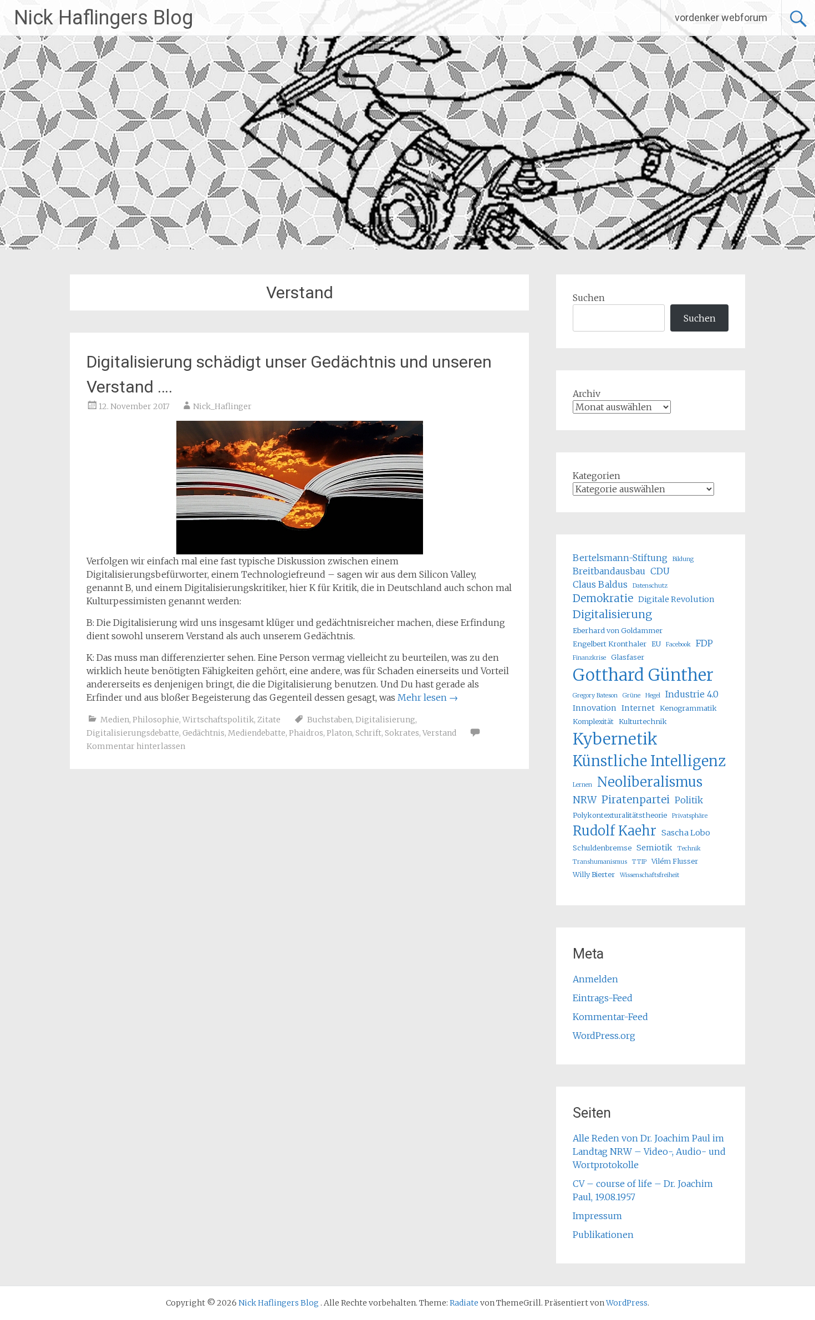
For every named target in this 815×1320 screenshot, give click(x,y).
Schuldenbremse (602, 847)
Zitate (269, 720)
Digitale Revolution (676, 599)
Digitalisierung (385, 720)
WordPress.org (604, 1035)
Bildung (683, 559)
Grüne (631, 695)
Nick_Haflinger (222, 406)
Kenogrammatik (688, 708)
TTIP (639, 861)
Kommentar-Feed (610, 1016)
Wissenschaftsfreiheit (649, 875)
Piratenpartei (636, 799)
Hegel (652, 695)
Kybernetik (615, 739)
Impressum (597, 1215)
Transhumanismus (600, 861)
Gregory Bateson (595, 695)
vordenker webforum (721, 17)
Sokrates (402, 733)
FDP (704, 643)
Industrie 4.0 (692, 694)
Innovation (595, 708)
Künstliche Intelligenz (649, 761)
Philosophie (156, 720)
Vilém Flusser (674, 861)
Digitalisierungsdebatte (132, 733)
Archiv (586, 393)
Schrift (368, 733)
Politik (689, 800)
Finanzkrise (589, 657)
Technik (689, 848)
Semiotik (654, 848)
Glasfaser (627, 657)
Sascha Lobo (685, 833)
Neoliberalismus (649, 782)
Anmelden (595, 979)
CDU (660, 571)
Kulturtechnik (643, 721)
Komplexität (593, 721)
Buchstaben (329, 720)
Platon (339, 733)
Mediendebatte (257, 733)
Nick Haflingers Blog (103, 17)
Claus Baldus (600, 584)
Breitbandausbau (609, 571)
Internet (638, 708)
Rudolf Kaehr (614, 831)
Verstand (439, 733)
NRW (585, 800)
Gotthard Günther (643, 675)
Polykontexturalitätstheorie (620, 815)
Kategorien (596, 475)
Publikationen (603, 1234)
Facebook (678, 644)
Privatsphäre (689, 815)
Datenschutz (650, 585)
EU (656, 643)
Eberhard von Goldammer (618, 630)
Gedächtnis (203, 733)
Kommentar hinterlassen (135, 746)
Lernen (582, 784)
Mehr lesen (428, 697)
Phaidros (306, 733)
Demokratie (603, 598)
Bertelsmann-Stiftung (620, 557)
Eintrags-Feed (603, 997)
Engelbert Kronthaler (609, 643)
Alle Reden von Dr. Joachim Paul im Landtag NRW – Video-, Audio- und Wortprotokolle (649, 1151)
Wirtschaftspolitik (218, 720)
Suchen (589, 297)
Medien (114, 720)
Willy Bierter (594, 874)
